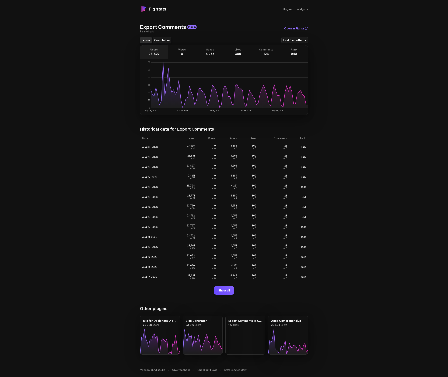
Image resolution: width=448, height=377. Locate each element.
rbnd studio (158, 369)
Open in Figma (294, 28)
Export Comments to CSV (245, 320)
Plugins (287, 9)
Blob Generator (196, 320)
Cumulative (162, 40)
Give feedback (181, 369)
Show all (224, 290)
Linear (146, 40)
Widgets (302, 9)
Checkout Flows (207, 369)
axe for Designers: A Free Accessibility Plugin (160, 320)
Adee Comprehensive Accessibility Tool (288, 320)
